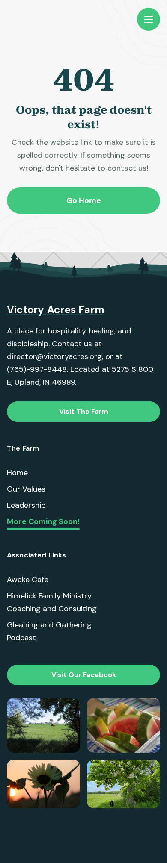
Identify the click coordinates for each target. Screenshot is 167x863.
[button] (148, 19)
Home (17, 473)
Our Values (26, 489)
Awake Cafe (27, 579)
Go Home (83, 200)
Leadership (26, 505)
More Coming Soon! (43, 522)
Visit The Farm (83, 411)
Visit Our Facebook (83, 674)
